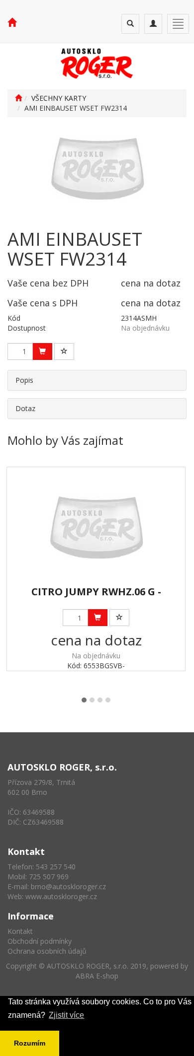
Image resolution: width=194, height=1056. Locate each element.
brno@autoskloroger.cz (68, 886)
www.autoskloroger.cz (61, 896)
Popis (24, 380)
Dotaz (25, 408)
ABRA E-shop (97, 976)
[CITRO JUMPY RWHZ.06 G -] (96, 527)
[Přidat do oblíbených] (64, 351)
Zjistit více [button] (66, 1015)
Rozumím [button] (29, 1043)
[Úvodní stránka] (18, 98)
